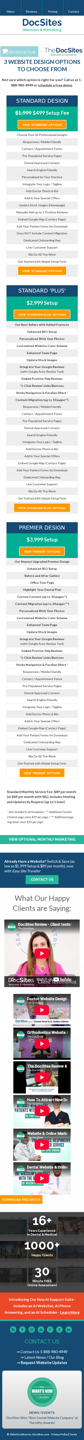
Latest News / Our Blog (44, 1357)
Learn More (70, 1312)
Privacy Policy (59, 1434)
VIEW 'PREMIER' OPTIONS (42, 551)
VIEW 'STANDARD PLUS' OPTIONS (42, 314)
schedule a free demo (55, 85)
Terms (73, 1434)
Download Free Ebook (21, 1199)
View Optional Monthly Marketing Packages (42, 840)
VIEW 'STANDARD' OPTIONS (42, 125)
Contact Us (42, 880)
